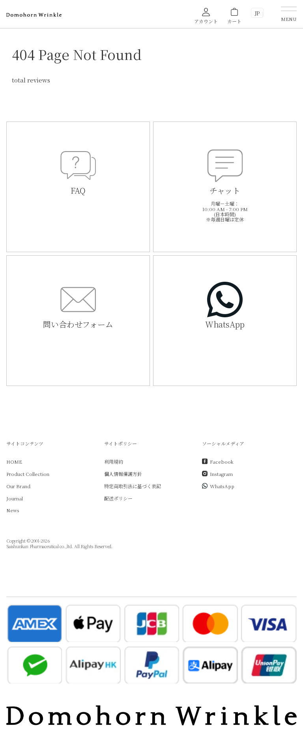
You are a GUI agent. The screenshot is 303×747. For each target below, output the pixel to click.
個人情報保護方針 (123, 473)
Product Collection (27, 473)
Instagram (221, 473)
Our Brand (18, 486)
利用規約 (113, 461)
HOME (14, 461)
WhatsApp (222, 486)
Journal (14, 498)
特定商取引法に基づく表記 (132, 486)
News (12, 510)
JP (257, 13)
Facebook (222, 461)
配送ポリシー (118, 498)
